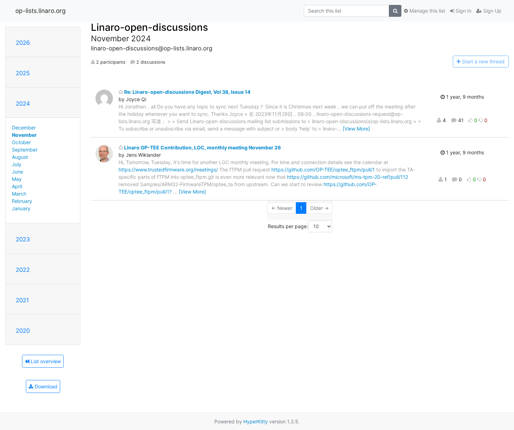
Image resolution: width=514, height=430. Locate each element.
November (24, 135)
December (24, 128)
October (21, 142)
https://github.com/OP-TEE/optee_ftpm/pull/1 (323, 169)
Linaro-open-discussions (149, 27)
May (17, 179)
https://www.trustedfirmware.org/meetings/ (168, 169)
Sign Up (491, 11)
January (21, 208)
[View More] (356, 129)
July (16, 164)
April (17, 186)
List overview (45, 361)
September (24, 150)
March (19, 194)
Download (45, 386)
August (20, 157)
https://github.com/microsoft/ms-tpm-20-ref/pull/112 (347, 177)
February (22, 201)
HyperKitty (255, 421)
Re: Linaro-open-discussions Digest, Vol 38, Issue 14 (186, 92)
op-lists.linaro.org (40, 10)
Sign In (462, 11)
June (17, 172)
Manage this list (426, 11)
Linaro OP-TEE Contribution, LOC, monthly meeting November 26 (202, 147)
